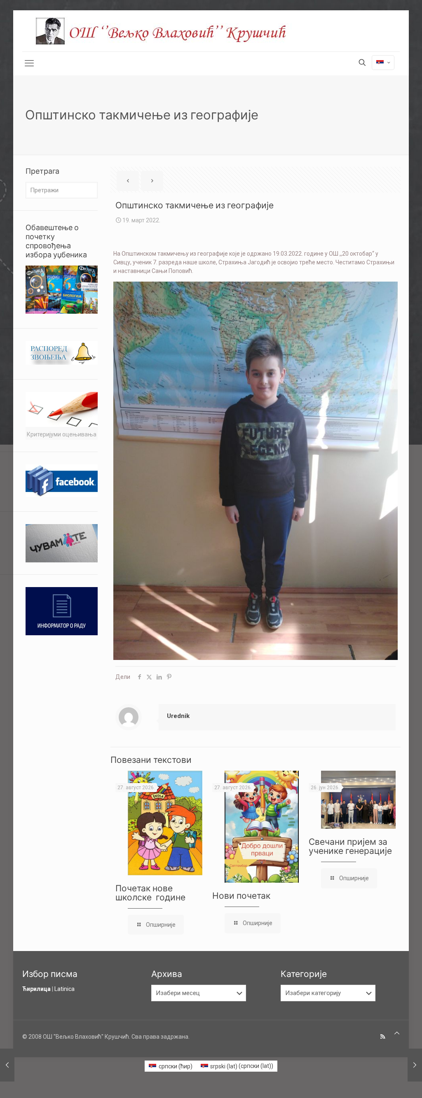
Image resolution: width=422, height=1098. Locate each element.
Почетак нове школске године (150, 892)
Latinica (64, 989)
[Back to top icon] (397, 1033)
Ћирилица (36, 989)
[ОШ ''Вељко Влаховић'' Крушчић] (168, 30)
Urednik (178, 716)
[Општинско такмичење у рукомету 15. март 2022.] (7, 1065)
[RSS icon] (383, 1036)
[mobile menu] (29, 63)
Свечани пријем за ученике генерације (350, 846)
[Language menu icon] (383, 62)
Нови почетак (241, 896)
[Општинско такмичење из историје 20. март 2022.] (415, 1065)
